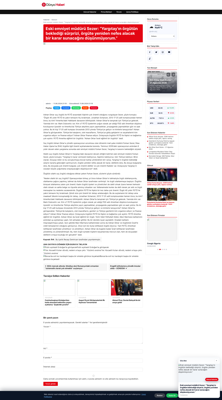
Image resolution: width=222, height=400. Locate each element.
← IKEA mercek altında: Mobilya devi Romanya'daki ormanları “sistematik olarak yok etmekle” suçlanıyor (72, 267)
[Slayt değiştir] (158, 249)
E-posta (47, 357)
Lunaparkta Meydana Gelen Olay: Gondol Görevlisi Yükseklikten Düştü (162, 152)
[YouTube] (169, 52)
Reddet (160, 395)
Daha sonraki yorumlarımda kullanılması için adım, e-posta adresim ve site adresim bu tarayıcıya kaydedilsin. (91, 379)
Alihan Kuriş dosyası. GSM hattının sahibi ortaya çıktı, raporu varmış (161, 137)
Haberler (46, 20)
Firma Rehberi (106, 12)
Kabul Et (172, 395)
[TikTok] (149, 58)
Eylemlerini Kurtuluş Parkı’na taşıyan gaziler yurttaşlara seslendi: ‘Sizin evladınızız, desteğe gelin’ (161, 143)
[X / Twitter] (156, 52)
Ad (45, 348)
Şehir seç (153, 31)
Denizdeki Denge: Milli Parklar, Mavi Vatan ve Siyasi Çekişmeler (161, 157)
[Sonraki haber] (173, 75)
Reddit (85, 108)
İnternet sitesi (49, 366)
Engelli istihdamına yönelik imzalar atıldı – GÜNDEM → (125, 267)
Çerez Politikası (132, 12)
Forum (119, 12)
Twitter (56, 108)
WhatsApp (76, 108)
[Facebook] (149, 52)
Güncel (54, 20)
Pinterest (94, 108)
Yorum (47, 326)
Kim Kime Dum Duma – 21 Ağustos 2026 (161, 148)
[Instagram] (162, 52)
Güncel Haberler (89, 12)
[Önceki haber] (168, 75)
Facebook (66, 108)
